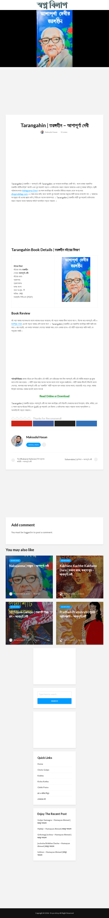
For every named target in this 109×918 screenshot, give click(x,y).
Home (40, 764)
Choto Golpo (43, 770)
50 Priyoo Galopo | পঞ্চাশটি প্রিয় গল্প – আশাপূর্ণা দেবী (28, 614)
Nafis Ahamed (69, 594)
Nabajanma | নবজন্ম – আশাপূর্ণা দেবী (29, 566)
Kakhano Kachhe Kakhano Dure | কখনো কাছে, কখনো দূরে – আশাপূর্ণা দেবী (78, 570)
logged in (28, 532)
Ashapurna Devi (30, 190)
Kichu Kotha (43, 781)
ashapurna (15, 561)
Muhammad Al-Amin (21, 594)
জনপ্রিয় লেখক (16, 324)
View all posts (33, 445)
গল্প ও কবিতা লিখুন (43, 793)
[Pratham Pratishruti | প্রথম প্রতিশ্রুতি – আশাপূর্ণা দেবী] (79, 623)
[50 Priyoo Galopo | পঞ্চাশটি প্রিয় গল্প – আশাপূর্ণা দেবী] (29, 623)
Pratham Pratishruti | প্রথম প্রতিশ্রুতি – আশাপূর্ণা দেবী (77, 614)
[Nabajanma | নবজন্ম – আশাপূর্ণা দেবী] (29, 576)
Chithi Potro (43, 787)
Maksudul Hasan (50, 132)
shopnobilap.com (19, 194)
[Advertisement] (54, 90)
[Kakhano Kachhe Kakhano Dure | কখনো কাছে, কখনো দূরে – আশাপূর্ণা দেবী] (79, 576)
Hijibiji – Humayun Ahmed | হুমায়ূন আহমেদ (54, 828)
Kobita (40, 775)
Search (54, 701)
